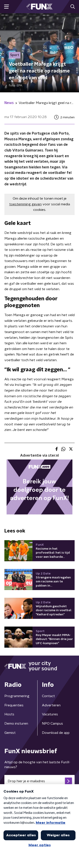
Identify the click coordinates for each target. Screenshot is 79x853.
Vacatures (50, 714)
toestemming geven (25, 204)
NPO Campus (52, 723)
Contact (48, 696)
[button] (6, 7)
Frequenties (13, 705)
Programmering (16, 696)
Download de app (56, 733)
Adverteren (51, 705)
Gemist (10, 733)
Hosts (9, 714)
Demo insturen (16, 723)
